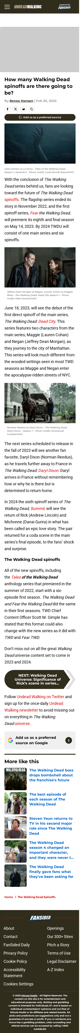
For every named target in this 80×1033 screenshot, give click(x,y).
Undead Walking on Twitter (40, 696)
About (9, 928)
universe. (22, 723)
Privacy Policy (16, 953)
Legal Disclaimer (61, 961)
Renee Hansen (21, 101)
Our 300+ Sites (60, 936)
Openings (55, 928)
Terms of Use (59, 953)
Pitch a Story (58, 944)
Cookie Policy (15, 961)
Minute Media (29, 995)
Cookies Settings (18, 984)
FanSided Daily (17, 944)
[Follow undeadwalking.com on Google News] (68, 740)
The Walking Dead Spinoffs (36, 897)
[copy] (31, 109)
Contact (11, 936)
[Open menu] (7, 6)
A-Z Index (55, 969)
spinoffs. (12, 199)
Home (8, 897)
